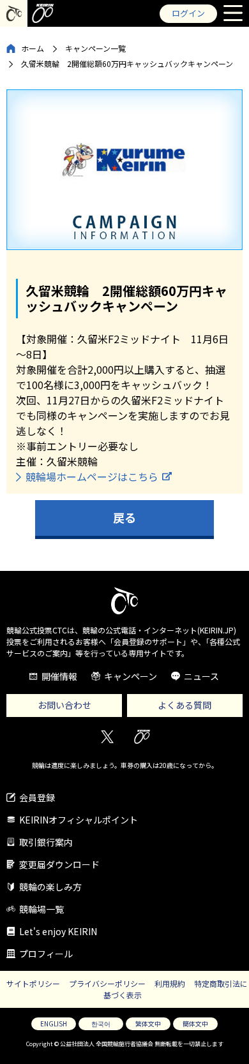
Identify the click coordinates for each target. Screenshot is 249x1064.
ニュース (201, 676)
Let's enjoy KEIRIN (58, 931)
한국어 (100, 1023)
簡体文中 (195, 1023)
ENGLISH (53, 1023)
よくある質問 (184, 704)
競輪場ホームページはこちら (92, 476)
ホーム (32, 48)
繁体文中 (148, 1023)
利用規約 (170, 983)
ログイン (188, 13)
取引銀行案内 (46, 842)
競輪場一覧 (41, 909)
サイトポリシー (33, 983)
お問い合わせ (64, 704)
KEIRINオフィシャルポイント (78, 819)
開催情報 (59, 676)
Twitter (107, 737)
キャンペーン (130, 676)
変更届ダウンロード (59, 864)
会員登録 (37, 797)
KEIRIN (142, 737)
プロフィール (46, 953)
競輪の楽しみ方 (50, 886)
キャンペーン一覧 (95, 48)
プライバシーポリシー (107, 983)
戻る (124, 517)
